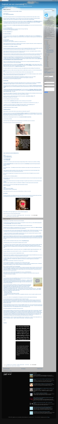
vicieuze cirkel (14, 216)
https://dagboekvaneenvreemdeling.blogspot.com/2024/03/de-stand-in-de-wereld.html (22, 120)
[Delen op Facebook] (36, 215)
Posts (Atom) (10, 370)
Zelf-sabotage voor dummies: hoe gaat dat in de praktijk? (41, 411)
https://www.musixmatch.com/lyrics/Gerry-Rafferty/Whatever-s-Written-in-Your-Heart (18, 191)
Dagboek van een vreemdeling (13, 4)
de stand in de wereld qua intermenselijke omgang (12, 11)
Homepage (23, 368)
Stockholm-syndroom (9, 216)
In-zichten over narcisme (36, 374)
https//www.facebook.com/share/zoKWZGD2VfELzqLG (13, 122)
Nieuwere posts (6, 368)
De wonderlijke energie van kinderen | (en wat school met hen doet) (43, 383)
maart (47, 48)
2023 (46, 56)
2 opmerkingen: (27, 364)
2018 (46, 61)
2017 (46, 62)
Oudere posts (39, 368)
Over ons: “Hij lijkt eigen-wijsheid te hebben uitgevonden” (49, 72)
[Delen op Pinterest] (35, 364)
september (47, 47)
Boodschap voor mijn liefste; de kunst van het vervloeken (13, 220)
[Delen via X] (35, 215)
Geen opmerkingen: (28, 215)
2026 (46, 41)
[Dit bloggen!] (34, 215)
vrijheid (17, 216)
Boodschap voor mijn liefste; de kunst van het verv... (50, 52)
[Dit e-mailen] (33, 215)
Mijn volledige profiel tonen (48, 38)
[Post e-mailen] (32, 215)
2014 (46, 66)
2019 (46, 60)
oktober (47, 46)
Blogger (48, 417)
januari (47, 55)
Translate (51, 77)
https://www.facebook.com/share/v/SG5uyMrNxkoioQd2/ (11, 213)
